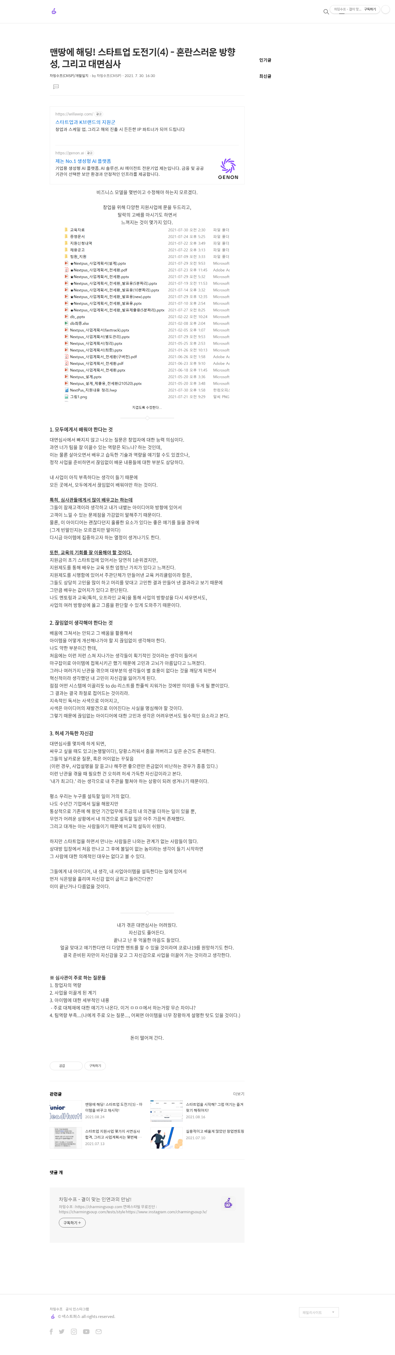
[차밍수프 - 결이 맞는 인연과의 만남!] (54, 11)
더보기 (239, 1094)
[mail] (99, 1332)
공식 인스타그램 (77, 1309)
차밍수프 (56, 1309)
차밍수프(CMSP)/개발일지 (69, 75)
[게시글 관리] (76, 1066)
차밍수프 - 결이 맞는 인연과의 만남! (95, 1199)
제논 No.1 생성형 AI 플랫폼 (83, 161)
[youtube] (86, 1332)
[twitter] (62, 1332)
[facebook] (51, 1332)
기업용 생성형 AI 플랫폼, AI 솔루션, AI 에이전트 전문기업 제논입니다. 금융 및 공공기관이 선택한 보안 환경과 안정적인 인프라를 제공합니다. (129, 171)
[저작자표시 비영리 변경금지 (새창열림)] (113, 1066)
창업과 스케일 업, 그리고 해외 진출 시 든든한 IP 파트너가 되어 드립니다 (120, 129)
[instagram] (74, 1332)
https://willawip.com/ (74, 114)
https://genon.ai (69, 153)
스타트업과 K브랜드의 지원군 (85, 122)
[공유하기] (70, 1066)
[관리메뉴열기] (386, 9)
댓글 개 (56, 1172)
